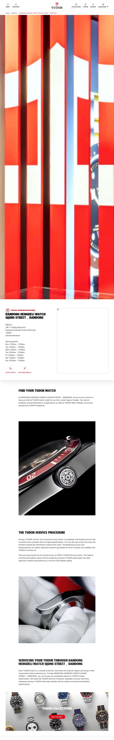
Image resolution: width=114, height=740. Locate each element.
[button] (93, 5)
